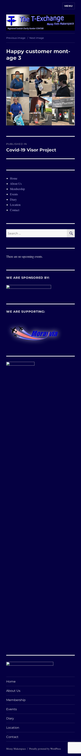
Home (13, 178)
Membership (17, 189)
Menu (68, 5)
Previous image (15, 37)
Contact (14, 210)
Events (14, 194)
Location (15, 205)
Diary (13, 199)
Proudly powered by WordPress (45, 748)
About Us (16, 184)
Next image (36, 37)
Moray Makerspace (16, 748)
